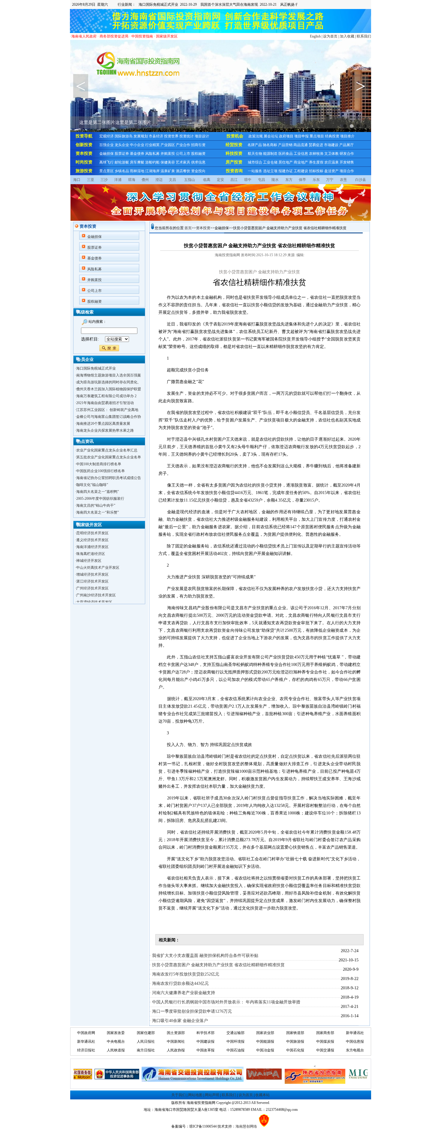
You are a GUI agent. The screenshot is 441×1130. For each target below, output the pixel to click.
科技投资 (234, 153)
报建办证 (285, 171)
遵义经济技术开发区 (92, 531)
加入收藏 (347, 36)
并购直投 (167, 153)
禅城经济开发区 (88, 552)
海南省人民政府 (84, 36)
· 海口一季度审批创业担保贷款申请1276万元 (190, 1011)
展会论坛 (271, 136)
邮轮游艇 (122, 162)
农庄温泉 (331, 162)
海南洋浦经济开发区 (92, 538)
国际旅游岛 (124, 136)
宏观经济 (106, 136)
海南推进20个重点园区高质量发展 (103, 423)
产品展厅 (346, 145)
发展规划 (141, 136)
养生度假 (316, 162)
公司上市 (183, 153)
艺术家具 (183, 162)
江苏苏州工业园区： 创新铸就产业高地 (107, 410)
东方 (288, 180)
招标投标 (316, 171)
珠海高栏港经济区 (90, 545)
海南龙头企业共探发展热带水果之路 (105, 430)
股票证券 (122, 153)
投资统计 (186, 136)
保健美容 (167, 162)
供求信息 (198, 162)
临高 (206, 180)
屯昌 (261, 180)
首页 (188, 228)
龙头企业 (122, 145)
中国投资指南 (142, 36)
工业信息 (301, 153)
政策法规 (255, 136)
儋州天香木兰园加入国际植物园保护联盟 (108, 389)
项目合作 (347, 171)
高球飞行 (106, 162)
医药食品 (285, 153)
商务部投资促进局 (114, 36)
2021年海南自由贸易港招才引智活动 (105, 403)
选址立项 (270, 171)
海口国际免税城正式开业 (96, 368)
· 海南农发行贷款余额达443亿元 (179, 983)
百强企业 (106, 145)
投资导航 (84, 136)
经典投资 (332, 136)
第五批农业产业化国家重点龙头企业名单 (108, 457)
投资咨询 (234, 171)
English (315, 36)
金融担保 (106, 153)
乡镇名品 (122, 171)
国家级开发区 (167, 36)
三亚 (90, 180)
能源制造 (270, 153)
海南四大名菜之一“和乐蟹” (97, 512)
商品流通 (300, 145)
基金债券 (137, 153)
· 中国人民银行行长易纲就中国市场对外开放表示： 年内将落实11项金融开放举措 (224, 1002)
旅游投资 (84, 171)
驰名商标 (270, 145)
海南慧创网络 (246, 1126)
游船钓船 (152, 162)
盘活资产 (331, 171)
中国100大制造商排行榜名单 (98, 464)
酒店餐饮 (183, 171)
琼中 (247, 180)
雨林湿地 (137, 171)
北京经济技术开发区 (92, 600)
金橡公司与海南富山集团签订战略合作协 (108, 417)
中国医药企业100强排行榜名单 (100, 471)
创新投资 (84, 144)
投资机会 (234, 136)
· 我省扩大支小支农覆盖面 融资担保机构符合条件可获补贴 (203, 955)
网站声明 (212, 1095)
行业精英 (152, 145)
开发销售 (347, 162)
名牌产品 (255, 145)
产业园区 (167, 145)
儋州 (145, 180)
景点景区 (106, 171)
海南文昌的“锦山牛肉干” (95, 505)
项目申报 (301, 136)
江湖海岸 (152, 171)
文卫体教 (331, 153)
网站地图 (195, 1095)
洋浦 (118, 180)
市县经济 (156, 136)
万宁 (329, 180)
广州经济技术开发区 (92, 580)
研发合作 (347, 153)
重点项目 (317, 136)
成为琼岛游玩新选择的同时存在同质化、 (108, 382)
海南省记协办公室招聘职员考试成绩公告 (108, 478)
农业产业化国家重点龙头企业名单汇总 (106, 450)
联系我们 (364, 36)
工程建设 (301, 171)
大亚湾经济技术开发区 (94, 594)
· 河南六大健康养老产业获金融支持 (182, 993)
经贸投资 (234, 144)
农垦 (343, 180)
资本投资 (84, 153)
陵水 (275, 180)
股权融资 (198, 153)
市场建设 (331, 145)
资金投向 (198, 171)
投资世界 (171, 136)
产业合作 (183, 145)
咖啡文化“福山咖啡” (92, 485)
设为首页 (330, 36)
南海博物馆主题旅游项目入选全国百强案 (108, 375)
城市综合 (255, 162)
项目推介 (347, 136)
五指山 (189, 180)
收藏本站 (262, 1095)
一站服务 (255, 171)
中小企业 (137, 145)
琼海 (131, 180)
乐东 (316, 180)
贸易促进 (316, 145)
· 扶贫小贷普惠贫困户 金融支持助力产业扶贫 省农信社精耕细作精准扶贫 (217, 965)
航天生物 (255, 153)
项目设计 (202, 136)
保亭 (302, 180)
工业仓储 (270, 162)
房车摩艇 (137, 162)
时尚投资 (84, 162)
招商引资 (198, 145)
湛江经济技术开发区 (92, 573)
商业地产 (301, 162)
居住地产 (285, 162)
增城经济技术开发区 (92, 566)
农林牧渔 (316, 153)
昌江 (234, 180)
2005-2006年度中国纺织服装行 (100, 498)
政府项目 (286, 136)
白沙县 (360, 180)
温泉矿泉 (167, 171)
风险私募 (152, 153)
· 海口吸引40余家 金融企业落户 (178, 1020)
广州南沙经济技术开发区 (96, 587)
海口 (76, 180)
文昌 (172, 180)
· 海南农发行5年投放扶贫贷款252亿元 (184, 974)
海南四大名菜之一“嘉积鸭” (97, 492)
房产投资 (234, 162)
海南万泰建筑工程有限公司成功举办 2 (106, 396)
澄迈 (159, 180)
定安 (220, 180)
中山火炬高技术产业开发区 (97, 559)
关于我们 (178, 1095)
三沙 (104, 180)
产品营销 (285, 145)
